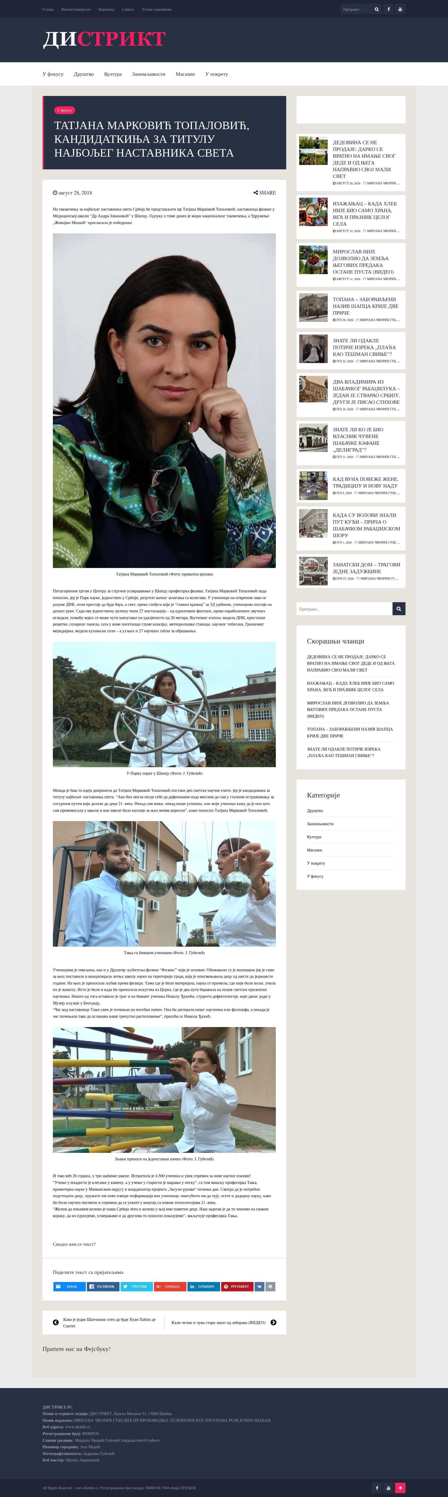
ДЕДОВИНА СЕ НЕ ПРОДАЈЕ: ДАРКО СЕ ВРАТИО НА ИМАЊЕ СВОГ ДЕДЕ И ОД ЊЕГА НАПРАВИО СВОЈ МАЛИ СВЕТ (364, 159)
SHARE (267, 192)
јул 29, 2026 (344, 320)
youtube (400, 9)
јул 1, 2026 (343, 542)
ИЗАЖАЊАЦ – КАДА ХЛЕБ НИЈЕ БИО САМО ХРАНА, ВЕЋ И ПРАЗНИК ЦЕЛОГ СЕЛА (365, 213)
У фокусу (53, 73)
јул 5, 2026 (343, 493)
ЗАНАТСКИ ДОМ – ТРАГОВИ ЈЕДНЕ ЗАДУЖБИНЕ (366, 568)
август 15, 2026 (347, 231)
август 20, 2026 (347, 183)
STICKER (188, 1487)
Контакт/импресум (75, 9)
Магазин (185, 73)
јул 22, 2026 (344, 361)
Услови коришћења (157, 9)
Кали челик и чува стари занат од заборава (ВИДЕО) (218, 1322)
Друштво (84, 73)
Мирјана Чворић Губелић (388, 183)
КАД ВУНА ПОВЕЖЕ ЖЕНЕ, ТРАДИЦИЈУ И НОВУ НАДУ (365, 482)
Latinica (128, 9)
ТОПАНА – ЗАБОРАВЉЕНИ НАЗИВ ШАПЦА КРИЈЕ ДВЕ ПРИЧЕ (365, 306)
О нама (48, 9)
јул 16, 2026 (344, 409)
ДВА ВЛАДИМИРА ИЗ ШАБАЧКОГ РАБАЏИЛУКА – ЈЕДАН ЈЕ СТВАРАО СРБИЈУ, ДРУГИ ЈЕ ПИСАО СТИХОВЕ (366, 391)
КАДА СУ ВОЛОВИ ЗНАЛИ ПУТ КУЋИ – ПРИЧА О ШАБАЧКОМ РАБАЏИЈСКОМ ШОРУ (366, 525)
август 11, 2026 (347, 279)
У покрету (216, 73)
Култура (113, 73)
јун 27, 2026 (344, 578)
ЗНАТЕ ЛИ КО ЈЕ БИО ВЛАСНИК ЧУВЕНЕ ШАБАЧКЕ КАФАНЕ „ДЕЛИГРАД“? (358, 439)
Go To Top (400, 1488)
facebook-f (388, 9)
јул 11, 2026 (344, 457)
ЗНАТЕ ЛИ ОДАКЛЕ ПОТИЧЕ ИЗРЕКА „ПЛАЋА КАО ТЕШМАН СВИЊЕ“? (364, 347)
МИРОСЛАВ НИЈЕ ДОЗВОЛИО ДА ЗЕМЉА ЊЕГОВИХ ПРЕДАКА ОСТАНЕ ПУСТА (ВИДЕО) (363, 261)
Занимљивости (148, 73)
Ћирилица (106, 9)
